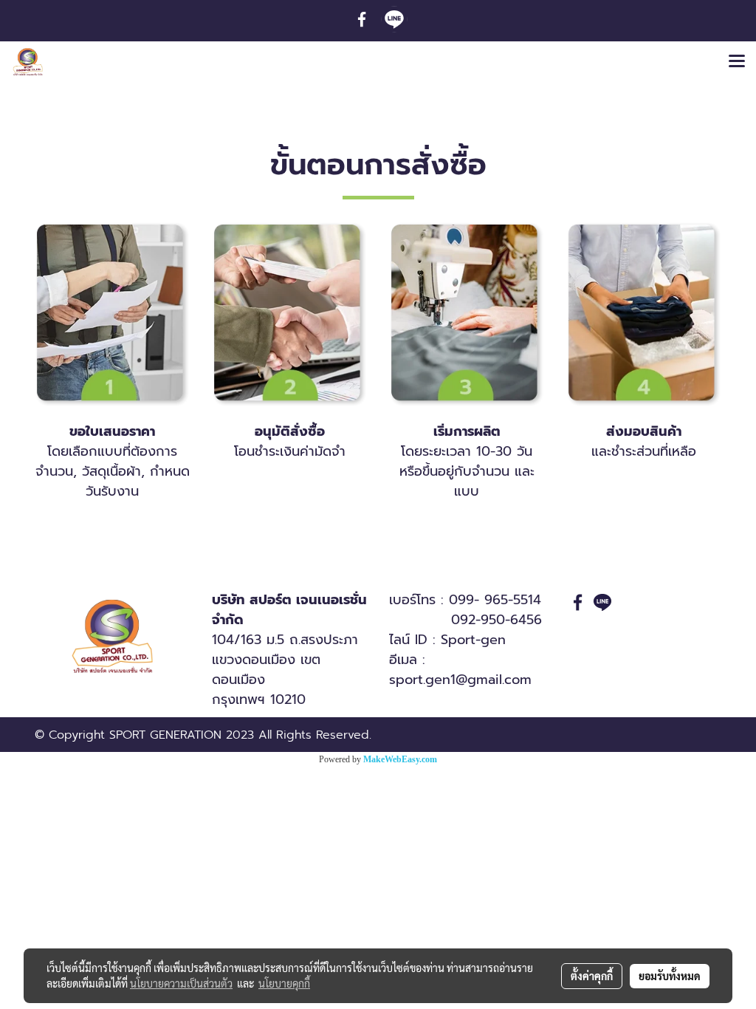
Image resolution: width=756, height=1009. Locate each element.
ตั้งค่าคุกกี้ (592, 975)
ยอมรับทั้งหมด (670, 975)
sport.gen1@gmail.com (460, 679)
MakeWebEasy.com (400, 759)
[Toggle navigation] (737, 62)
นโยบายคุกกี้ (284, 983)
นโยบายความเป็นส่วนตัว (181, 983)
